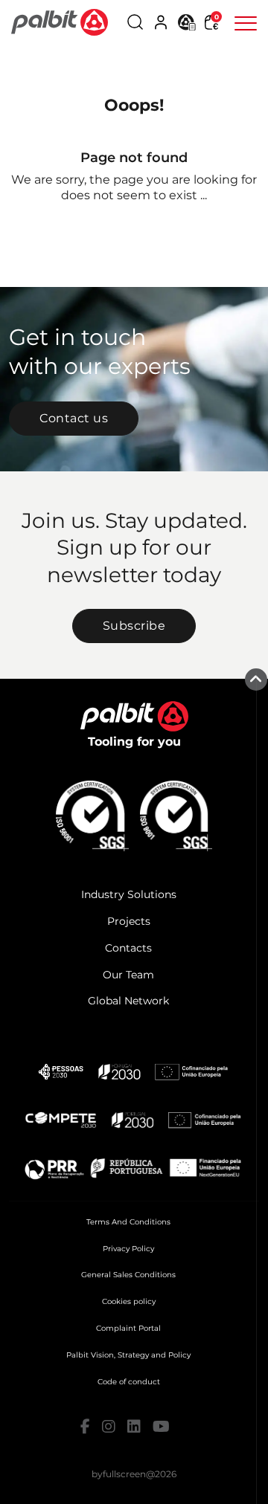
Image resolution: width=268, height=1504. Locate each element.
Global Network (128, 1000)
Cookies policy (129, 1301)
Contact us (73, 418)
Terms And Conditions (128, 1222)
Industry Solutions (128, 894)
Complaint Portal (128, 1328)
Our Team (128, 974)
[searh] (135, 21)
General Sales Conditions (128, 1274)
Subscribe (134, 626)
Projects (128, 921)
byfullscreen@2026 (134, 1473)
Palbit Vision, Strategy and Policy (128, 1355)
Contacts (128, 948)
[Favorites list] (187, 21)
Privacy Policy (128, 1248)
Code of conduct (129, 1382)
